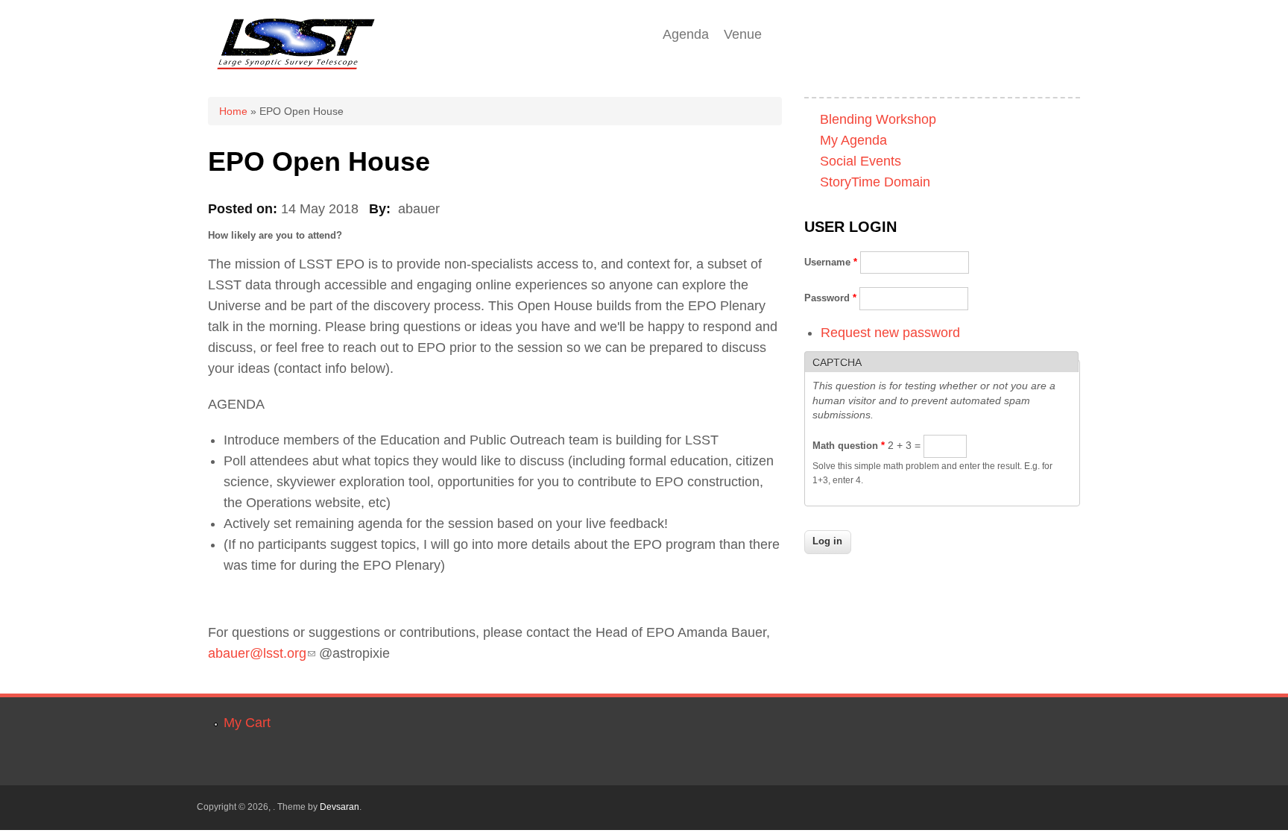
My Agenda (853, 140)
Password (830, 298)
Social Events (860, 161)
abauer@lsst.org (261, 653)
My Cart (247, 722)
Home (233, 111)
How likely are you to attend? (275, 235)
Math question (848, 445)
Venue (743, 34)
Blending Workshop (878, 119)
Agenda (686, 34)
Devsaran (339, 807)
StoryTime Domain (875, 182)
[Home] (295, 73)
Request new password (890, 332)
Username (830, 262)
